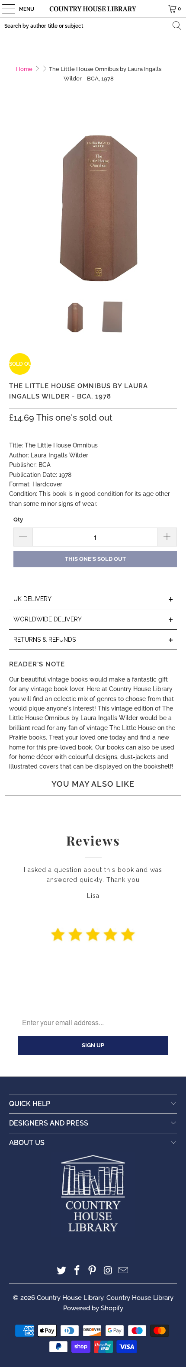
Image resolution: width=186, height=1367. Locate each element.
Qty (18, 519)
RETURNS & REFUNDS (93, 640)
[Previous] (15, 203)
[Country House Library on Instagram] (108, 1271)
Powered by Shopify (93, 1308)
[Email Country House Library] (123, 1271)
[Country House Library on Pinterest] (92, 1271)
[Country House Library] (93, 8)
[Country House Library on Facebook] (77, 1271)
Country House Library (70, 1298)
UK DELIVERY (93, 599)
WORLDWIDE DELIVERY (93, 619)
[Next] (170, 203)
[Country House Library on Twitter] (61, 1271)
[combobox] (93, 25)
